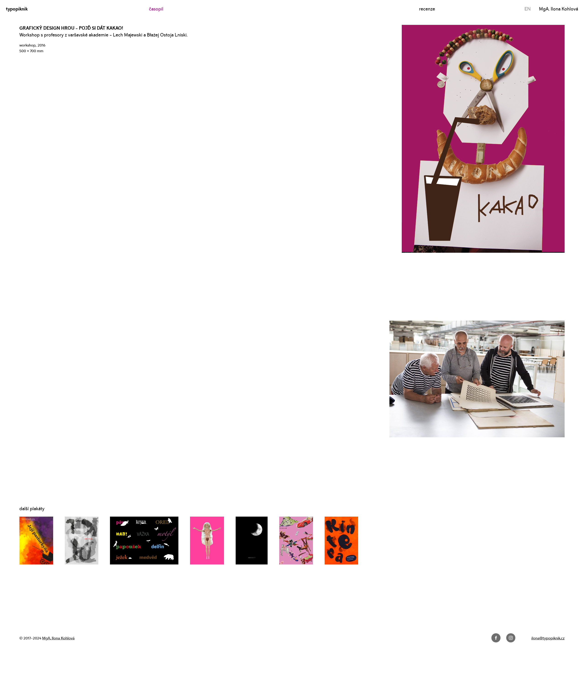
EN (527, 9)
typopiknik (17, 9)
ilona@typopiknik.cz (548, 638)
